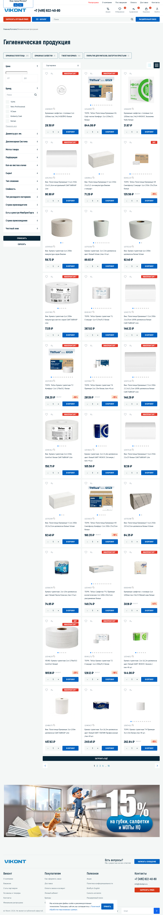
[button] (90, 105)
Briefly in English (93, 888)
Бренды (48, 898)
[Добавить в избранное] (46, 73)
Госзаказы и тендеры (12, 893)
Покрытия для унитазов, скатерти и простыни (108, 55)
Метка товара (12, 149)
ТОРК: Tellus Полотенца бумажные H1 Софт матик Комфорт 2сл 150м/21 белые (100, 116)
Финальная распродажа (13, 902)
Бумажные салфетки (45, 55)
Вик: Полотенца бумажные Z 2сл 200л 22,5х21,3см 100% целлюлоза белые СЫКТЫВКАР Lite (139, 388)
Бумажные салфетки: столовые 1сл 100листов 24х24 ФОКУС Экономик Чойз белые (139, 116)
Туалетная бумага (70, 55)
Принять (107, 906)
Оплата (133, 2)
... (105, 765)
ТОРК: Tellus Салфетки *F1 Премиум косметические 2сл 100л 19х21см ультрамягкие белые (99, 595)
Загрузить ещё (101, 758)
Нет (20, 5)
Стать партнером (10, 888)
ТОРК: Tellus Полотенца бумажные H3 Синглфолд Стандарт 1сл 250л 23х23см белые (140, 185)
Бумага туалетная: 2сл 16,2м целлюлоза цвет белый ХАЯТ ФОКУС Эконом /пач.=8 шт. (140, 663)
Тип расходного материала (18, 196)
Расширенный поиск (147, 19)
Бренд (8, 88)
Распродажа (93, 2)
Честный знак (12, 228)
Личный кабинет (51, 893)
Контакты (156, 2)
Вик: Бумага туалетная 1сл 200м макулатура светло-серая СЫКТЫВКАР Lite (61, 319)
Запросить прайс (147, 890)
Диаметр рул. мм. (14, 133)
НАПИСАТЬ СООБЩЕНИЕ (147, 861)
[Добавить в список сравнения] (51, 73)
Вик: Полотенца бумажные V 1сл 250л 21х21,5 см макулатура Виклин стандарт (100, 185)
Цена (8, 66)
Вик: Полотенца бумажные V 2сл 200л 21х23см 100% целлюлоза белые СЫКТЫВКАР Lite (139, 319)
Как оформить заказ (53, 879)
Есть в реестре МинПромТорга (20, 212)
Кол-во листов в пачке (16, 165)
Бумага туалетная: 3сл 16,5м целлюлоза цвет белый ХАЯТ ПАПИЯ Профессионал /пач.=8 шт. (101, 732)
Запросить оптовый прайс (17, 19)
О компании (107, 2)
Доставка (144, 2)
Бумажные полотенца (17, 55)
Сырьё (9, 173)
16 (109, 765)
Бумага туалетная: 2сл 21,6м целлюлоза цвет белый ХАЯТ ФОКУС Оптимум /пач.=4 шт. (101, 457)
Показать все (11, 126)
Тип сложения (12, 180)
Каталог (43, 19)
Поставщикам (121, 2)
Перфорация (11, 157)
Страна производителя (16, 204)
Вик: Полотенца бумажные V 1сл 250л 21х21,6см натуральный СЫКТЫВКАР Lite (61, 185)
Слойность (11, 188)
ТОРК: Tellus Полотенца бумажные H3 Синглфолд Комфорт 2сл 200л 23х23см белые (100, 526)
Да (15, 5)
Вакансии (7, 883)
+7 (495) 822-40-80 (47, 10)
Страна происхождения (16, 220)
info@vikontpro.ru (141, 884)
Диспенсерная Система (16, 141)
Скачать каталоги (94, 893)
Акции (89, 879)
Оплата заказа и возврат (55, 888)
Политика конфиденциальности (100, 883)
